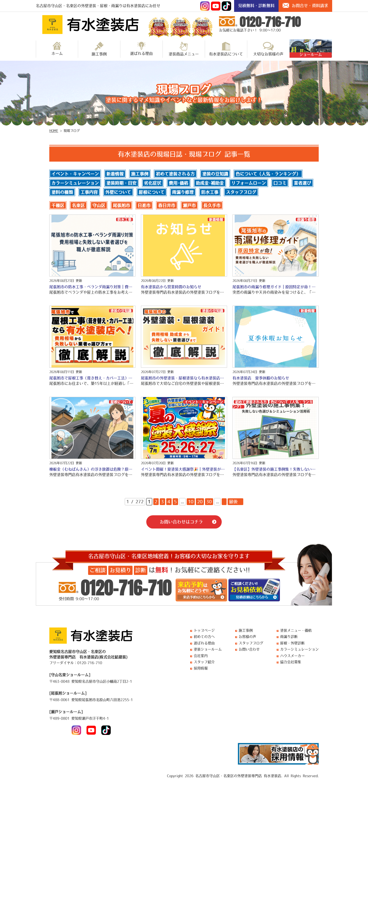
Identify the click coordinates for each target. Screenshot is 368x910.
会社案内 (201, 655)
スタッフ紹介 (204, 662)
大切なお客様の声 (268, 54)
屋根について (152, 192)
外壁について (118, 192)
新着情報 (115, 174)
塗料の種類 (62, 192)
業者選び (302, 183)
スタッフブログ (241, 192)
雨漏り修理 (183, 192)
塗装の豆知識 (215, 174)
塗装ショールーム (208, 649)
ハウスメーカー (292, 655)
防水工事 (209, 192)
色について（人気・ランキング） (268, 174)
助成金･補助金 (210, 183)
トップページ (204, 630)
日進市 (144, 205)
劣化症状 (152, 183)
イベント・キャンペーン (75, 174)
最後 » (235, 501)
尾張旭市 (121, 205)
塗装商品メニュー (184, 54)
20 (200, 501)
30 (209, 501)
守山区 (98, 205)
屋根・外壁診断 (292, 643)
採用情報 (201, 668)
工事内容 (89, 192)
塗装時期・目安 (121, 183)
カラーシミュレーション (75, 183)
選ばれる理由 (141, 53)
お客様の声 (247, 636)
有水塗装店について (226, 54)
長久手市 (212, 205)
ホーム (57, 53)
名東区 (78, 205)
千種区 (57, 205)
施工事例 (99, 54)
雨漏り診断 (289, 636)
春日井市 (166, 205)
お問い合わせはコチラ (181, 522)
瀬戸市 (189, 205)
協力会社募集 (290, 662)
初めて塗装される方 (175, 174)
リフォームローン (248, 183)
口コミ (279, 183)
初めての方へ (204, 636)
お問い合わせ (249, 649)
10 (190, 501)
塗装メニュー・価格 (296, 630)
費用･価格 (178, 183)
